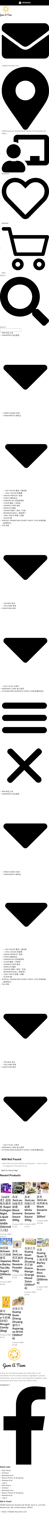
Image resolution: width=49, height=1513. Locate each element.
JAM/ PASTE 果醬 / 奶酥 (14, 516)
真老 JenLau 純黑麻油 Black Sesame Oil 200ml (42, 1206)
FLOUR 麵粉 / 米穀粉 (12, 503)
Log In (4, 1483)
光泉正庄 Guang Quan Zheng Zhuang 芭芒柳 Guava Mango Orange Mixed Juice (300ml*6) (29, 1268)
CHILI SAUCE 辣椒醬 (13, 493)
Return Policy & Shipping (12, 1478)
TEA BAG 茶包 (9, 603)
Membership (7, 1480)
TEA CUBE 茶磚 (10, 606)
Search (3, 275)
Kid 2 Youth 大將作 (11, 686)
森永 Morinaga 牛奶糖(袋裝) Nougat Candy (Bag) (5, 1320)
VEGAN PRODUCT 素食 (13, 496)
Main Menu (6, 1470)
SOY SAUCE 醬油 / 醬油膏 (16, 491)
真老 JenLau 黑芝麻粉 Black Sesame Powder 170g (17, 1261)
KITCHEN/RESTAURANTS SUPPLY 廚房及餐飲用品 (23, 691)
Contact (5, 1473)
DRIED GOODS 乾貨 (12, 413)
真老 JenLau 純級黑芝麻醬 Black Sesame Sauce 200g (17, 1208)
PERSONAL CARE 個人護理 (13, 689)
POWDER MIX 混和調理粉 (14, 501)
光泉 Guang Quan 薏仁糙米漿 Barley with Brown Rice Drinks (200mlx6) (42, 1266)
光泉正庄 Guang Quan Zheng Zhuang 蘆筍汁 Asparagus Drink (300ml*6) (17, 1323)
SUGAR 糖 (8, 518)
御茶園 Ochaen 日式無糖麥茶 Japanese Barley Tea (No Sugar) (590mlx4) (5, 1262)
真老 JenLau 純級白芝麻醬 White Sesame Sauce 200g (29, 1208)
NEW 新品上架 (7, 333)
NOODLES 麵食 (10, 508)
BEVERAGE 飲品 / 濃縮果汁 (15, 513)
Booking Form (8, 1475)
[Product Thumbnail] (6, 1188)
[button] (24, 741)
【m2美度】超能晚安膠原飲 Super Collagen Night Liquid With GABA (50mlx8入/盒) (6, 1213)
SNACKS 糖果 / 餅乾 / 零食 (15, 511)
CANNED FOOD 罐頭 (12, 506)
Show (24, 2)
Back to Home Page (9, 1170)
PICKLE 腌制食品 (10, 498)
